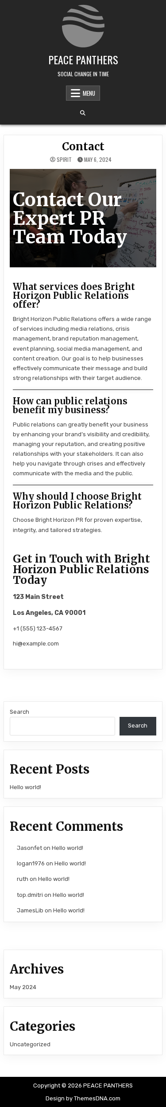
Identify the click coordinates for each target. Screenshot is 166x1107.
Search (19, 711)
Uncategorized (30, 1044)
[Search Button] (83, 113)
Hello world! (25, 787)
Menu (89, 93)
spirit (64, 159)
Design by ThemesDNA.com (83, 1098)
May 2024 (23, 987)
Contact (83, 146)
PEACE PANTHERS (83, 59)
